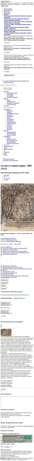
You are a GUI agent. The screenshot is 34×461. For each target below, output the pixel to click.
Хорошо (27, 437)
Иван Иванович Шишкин (14, 241)
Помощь (3, 456)
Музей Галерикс (8, 88)
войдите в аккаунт (28, 426)
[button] (8, 8)
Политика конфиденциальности (9, 459)
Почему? (20, 321)
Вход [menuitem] (5, 82)
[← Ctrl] (9, 254)
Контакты (16, 456)
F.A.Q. (7, 456)
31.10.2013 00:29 (5, 313)
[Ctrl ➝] (8, 266)
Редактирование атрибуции (8, 238)
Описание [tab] (7, 178)
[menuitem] (28, 81)
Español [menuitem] (15, 81)
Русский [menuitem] (6, 81)
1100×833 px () (11, 240)
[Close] (16, 85)
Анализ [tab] (6, 180)
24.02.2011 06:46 (5, 305)
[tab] (6, 175)
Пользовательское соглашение (25, 458)
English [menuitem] (10, 81)
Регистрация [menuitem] (10, 82)
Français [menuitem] (19, 81)
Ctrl (15, 244)
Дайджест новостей (9, 75)
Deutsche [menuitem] (24, 81)
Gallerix (8, 446)
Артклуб (8, 106)
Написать (16, 298)
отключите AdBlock (6, 385)
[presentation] (18, 181)
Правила (14, 458)
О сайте (11, 456)
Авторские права (23, 459)
